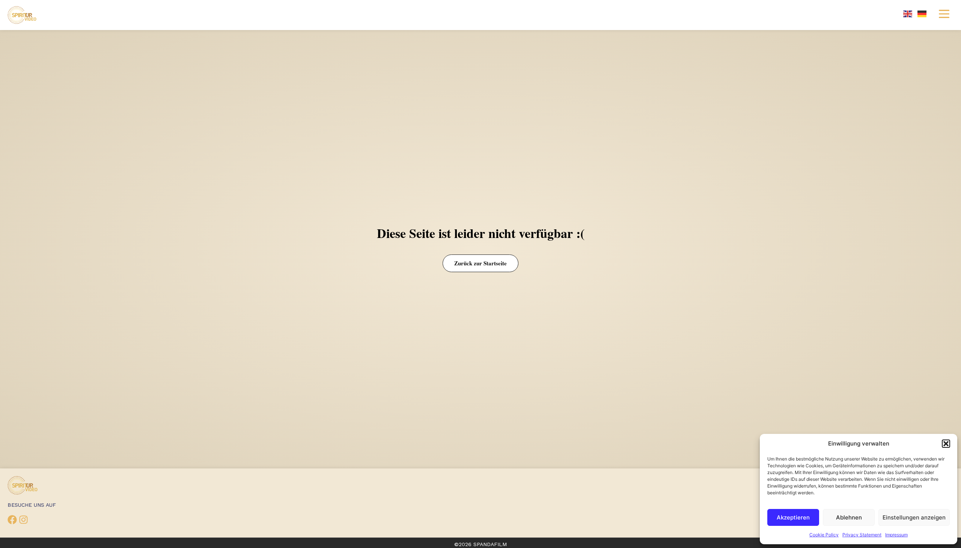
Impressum (896, 534)
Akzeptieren (793, 517)
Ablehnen (849, 517)
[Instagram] (23, 519)
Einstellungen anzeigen (914, 517)
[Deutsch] (922, 13)
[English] (908, 13)
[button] (946, 443)
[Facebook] (12, 519)
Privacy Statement (861, 534)
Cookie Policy (824, 534)
